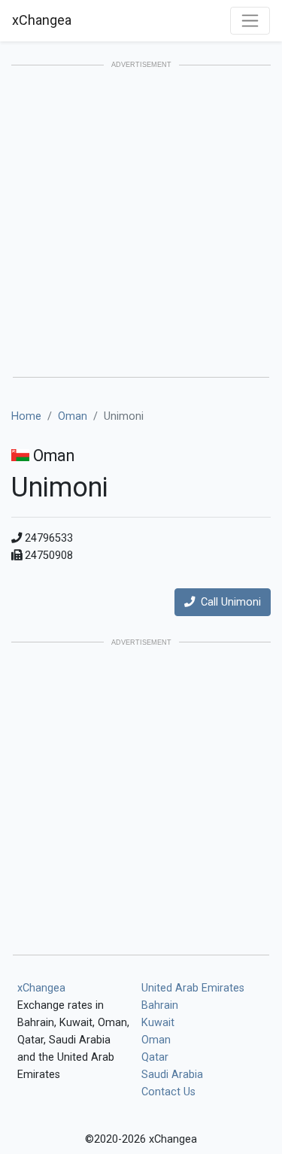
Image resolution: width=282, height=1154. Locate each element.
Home (26, 416)
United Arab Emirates (192, 988)
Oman (72, 416)
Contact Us (168, 1092)
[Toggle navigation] (250, 21)
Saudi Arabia (172, 1074)
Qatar (154, 1057)
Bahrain (159, 1005)
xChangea (41, 20)
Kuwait (157, 1022)
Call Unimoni (228, 602)
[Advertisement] (141, 222)
